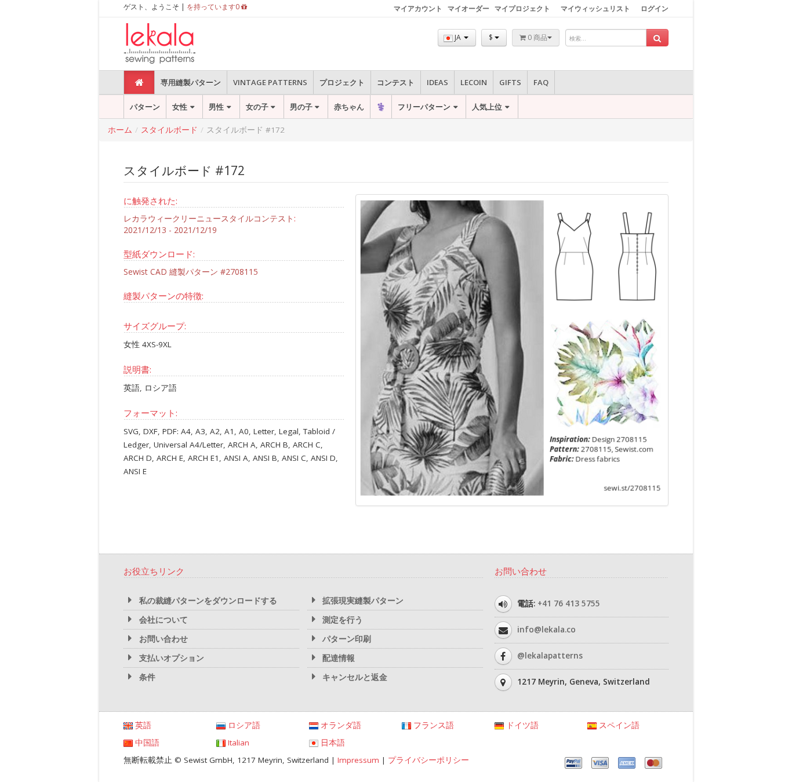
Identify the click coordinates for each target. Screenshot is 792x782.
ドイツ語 (521, 725)
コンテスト (396, 82)
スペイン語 (618, 725)
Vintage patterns (270, 82)
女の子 (257, 106)
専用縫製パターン (191, 82)
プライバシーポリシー (428, 760)
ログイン (655, 8)
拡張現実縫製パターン (362, 600)
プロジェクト (342, 82)
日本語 (331, 742)
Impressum (358, 760)
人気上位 (487, 106)
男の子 (301, 106)
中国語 (146, 742)
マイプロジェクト (522, 8)
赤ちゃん (349, 106)
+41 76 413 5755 (568, 603)
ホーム (120, 130)
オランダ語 (339, 725)
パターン (145, 106)
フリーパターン (424, 106)
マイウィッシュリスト (595, 8)
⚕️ (381, 106)
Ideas (437, 82)
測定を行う (341, 619)
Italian (237, 742)
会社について (162, 619)
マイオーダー (468, 8)
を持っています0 (214, 7)
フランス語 (432, 725)
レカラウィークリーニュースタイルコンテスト (208, 218)
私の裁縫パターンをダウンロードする (207, 600)
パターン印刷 (345, 639)
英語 (142, 725)
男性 (216, 106)
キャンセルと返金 (353, 677)
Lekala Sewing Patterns (181, 43)
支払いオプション (170, 658)
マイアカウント (418, 8)
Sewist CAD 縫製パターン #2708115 (190, 271)
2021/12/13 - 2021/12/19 (170, 229)
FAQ (540, 82)
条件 (146, 677)
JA (458, 37)
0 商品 (536, 37)
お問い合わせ (162, 639)
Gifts (510, 82)
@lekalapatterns (550, 655)
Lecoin (473, 82)
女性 (179, 106)
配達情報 (337, 658)
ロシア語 (243, 725)
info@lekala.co (546, 629)
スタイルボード (169, 130)
